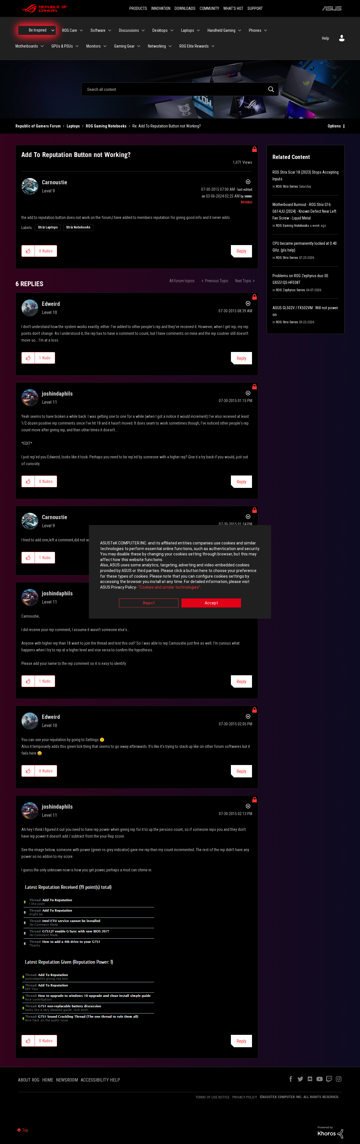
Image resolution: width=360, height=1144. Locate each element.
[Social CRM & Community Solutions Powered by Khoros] (330, 1132)
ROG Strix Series (287, 187)
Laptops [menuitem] (187, 30)
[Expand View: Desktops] (172, 30)
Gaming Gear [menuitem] (124, 46)
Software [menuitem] (98, 30)
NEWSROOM (67, 1080)
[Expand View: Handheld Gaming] (239, 30)
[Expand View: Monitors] (105, 46)
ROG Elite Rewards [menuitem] (194, 46)
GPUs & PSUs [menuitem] (62, 46)
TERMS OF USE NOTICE (212, 1097)
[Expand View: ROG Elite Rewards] (213, 46)
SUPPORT (255, 8)
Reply (241, 251)
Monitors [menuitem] (93, 46)
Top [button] (25, 1130)
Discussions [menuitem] (129, 30)
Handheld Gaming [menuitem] (221, 30)
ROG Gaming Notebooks (106, 126)
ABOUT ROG (28, 1080)
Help (325, 38)
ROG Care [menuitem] (69, 30)
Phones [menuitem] (255, 30)
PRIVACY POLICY (244, 1097)
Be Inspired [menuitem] (37, 30)
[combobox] (180, 89)
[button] (28, 251)
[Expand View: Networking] (170, 46)
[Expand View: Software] (109, 30)
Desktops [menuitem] (160, 30)
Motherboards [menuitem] (26, 46)
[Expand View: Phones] (265, 30)
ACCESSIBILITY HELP (100, 1080)
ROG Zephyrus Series (290, 290)
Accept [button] (211, 603)
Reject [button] (149, 603)
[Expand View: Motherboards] (42, 46)
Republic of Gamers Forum (38, 126)
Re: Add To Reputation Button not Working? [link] (166, 126)
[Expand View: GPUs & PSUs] (77, 46)
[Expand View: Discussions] (143, 30)
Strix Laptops (48, 227)
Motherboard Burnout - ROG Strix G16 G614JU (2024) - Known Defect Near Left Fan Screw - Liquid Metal (304, 211)
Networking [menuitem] (157, 46)
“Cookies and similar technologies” (169, 587)
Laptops (73, 126)
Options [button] (334, 126)
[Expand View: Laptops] (198, 30)
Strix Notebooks (78, 227)
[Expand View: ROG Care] (81, 30)
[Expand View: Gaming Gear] (138, 46)
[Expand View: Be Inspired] (53, 30)
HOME (47, 1080)
